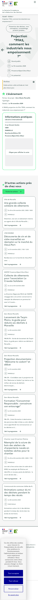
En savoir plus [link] (13, 595)
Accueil (4, 16)
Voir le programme (12, 225)
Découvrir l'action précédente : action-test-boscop (2, 49)
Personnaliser (13, 589)
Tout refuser (13, 581)
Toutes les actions (11, 191)
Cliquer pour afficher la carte (19, 152)
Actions (10, 16)
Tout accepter (13, 573)
